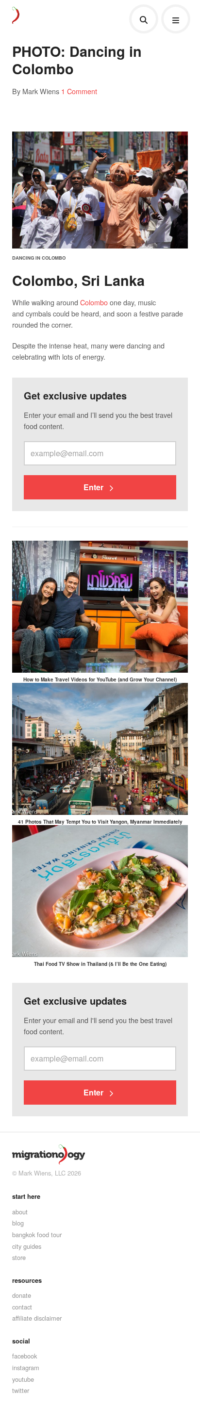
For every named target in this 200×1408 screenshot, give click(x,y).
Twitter (20, 1390)
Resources (27, 1280)
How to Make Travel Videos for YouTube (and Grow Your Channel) (100, 679)
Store (19, 1257)
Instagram (25, 1367)
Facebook (24, 1355)
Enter (94, 487)
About (20, 1211)
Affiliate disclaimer (37, 1318)
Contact (22, 1306)
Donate (21, 1295)
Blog (18, 1222)
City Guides (26, 1246)
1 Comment (79, 91)
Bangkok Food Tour (37, 1234)
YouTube (23, 1379)
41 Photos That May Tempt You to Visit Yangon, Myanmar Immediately (100, 821)
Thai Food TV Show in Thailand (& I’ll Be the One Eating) (100, 964)
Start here (26, 1196)
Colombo (94, 302)
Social (21, 1341)
